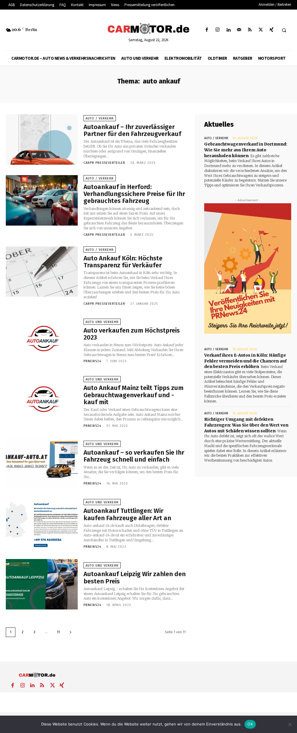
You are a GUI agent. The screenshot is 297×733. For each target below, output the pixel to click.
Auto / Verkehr (100, 118)
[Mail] (239, 30)
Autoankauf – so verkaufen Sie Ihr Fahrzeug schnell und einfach (134, 456)
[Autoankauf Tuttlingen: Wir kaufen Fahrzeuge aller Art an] (42, 523)
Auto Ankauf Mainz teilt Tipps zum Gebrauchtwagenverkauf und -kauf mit (134, 395)
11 (58, 632)
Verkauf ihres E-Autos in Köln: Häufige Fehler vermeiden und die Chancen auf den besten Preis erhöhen (245, 361)
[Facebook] (207, 30)
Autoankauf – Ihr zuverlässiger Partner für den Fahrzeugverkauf (132, 130)
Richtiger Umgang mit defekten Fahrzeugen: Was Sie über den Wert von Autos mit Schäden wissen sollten (246, 425)
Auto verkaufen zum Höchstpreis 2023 (132, 333)
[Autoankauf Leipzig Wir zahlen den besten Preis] (42, 584)
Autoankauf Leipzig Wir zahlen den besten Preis (135, 577)
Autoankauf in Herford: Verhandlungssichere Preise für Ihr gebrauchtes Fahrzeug (134, 194)
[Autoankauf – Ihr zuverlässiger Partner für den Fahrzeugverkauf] (42, 139)
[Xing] (271, 30)
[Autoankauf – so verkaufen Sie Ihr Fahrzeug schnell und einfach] (42, 463)
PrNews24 (92, 361)
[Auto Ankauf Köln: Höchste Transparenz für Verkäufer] (42, 271)
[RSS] (250, 30)
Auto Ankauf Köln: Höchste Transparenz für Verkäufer (123, 261)
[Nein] (290, 724)
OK (250, 724)
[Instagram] (217, 30)
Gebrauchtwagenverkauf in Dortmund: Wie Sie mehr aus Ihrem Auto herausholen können (245, 149)
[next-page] (70, 632)
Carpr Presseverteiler (104, 163)
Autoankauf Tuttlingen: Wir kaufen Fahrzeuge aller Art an (127, 514)
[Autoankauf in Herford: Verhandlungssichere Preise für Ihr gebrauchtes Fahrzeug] (42, 200)
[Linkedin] (228, 30)
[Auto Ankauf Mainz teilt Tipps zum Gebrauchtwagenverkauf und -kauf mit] (42, 401)
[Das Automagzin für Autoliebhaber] (148, 28)
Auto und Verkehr (102, 322)
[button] (284, 30)
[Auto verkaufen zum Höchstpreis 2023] (42, 340)
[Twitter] (261, 30)
